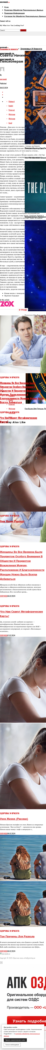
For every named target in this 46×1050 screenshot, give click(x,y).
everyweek (3, 79)
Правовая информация (14, 13)
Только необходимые (12, 1044)
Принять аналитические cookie (15, 1040)
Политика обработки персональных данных (23, 10)
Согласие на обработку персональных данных (25, 16)
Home (6, 7)
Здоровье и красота (31, 49)
